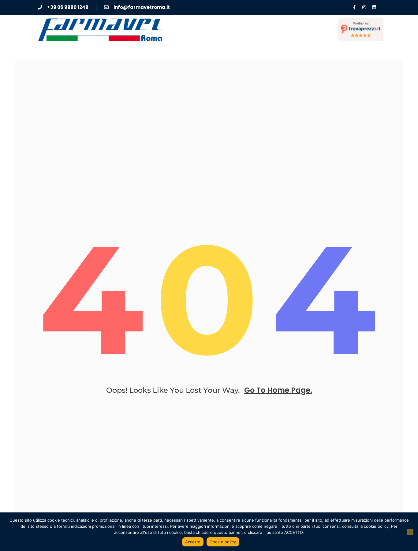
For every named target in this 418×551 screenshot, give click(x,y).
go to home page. (278, 390)
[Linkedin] (374, 7)
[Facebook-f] (354, 7)
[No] (410, 532)
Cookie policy (223, 541)
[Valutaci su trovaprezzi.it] (360, 29)
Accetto (193, 541)
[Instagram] (364, 7)
